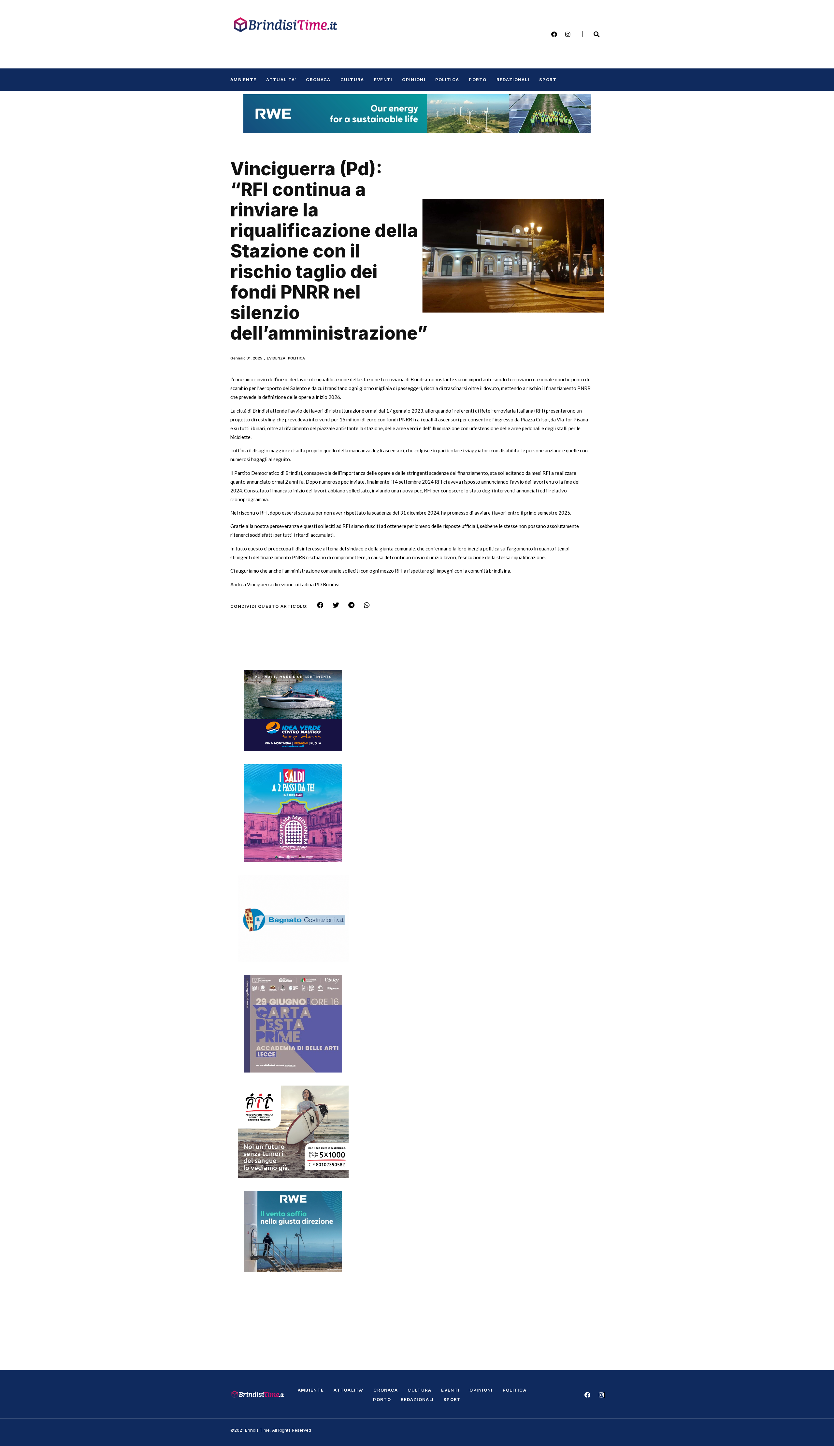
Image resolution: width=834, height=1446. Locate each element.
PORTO (478, 79)
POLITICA (447, 79)
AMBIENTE (243, 79)
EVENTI (383, 79)
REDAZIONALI (512, 79)
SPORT (548, 79)
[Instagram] (568, 34)
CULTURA (352, 79)
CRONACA (318, 79)
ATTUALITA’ (281, 79)
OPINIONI (413, 79)
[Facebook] (554, 34)
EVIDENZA (276, 358)
